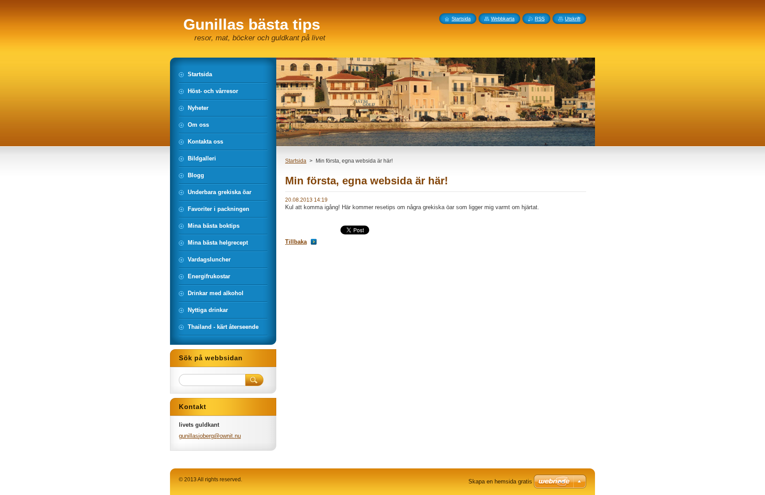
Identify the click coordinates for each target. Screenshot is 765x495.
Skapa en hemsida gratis (500, 481)
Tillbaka (296, 241)
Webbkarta (502, 18)
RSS (540, 18)
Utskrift (572, 18)
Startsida (295, 161)
